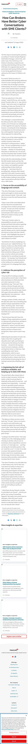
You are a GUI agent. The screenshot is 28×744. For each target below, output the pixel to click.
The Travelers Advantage (14, 684)
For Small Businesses (14, 667)
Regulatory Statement (13, 513)
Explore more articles (14, 636)
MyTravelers (14, 707)
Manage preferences (14, 732)
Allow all (14, 741)
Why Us (14, 687)
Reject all (14, 736)
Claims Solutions (14, 676)
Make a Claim (14, 710)
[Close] (26, 715)
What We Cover (14, 664)
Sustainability (14, 696)
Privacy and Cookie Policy (7, 729)
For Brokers (14, 670)
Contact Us (14, 705)
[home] (5, 3)
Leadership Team (14, 693)
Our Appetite (14, 673)
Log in (20, 4)
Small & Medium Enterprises (10, 8)
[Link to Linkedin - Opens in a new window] (15, 656)
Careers (14, 690)
